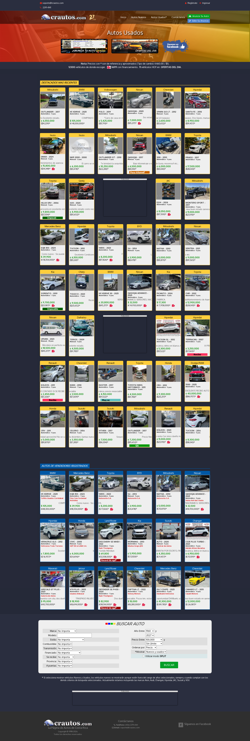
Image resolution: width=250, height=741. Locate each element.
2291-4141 (46, 7)
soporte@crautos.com (53, 3)
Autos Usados (158, 17)
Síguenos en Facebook (197, 724)
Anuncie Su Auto (200, 16)
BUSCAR (169, 665)
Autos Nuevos (138, 17)
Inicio (123, 17)
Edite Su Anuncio (200, 21)
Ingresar (206, 3)
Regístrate (192, 3)
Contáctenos (178, 17)
